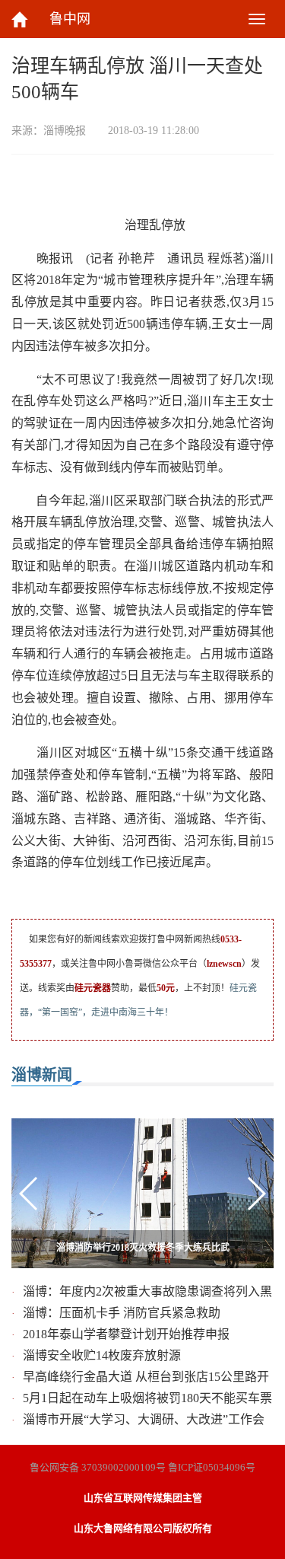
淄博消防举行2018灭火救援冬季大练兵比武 (143, 1247)
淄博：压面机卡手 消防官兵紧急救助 (121, 1312)
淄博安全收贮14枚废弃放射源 (102, 1355)
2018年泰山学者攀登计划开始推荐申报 (126, 1334)
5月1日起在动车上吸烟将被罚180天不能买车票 (147, 1398)
